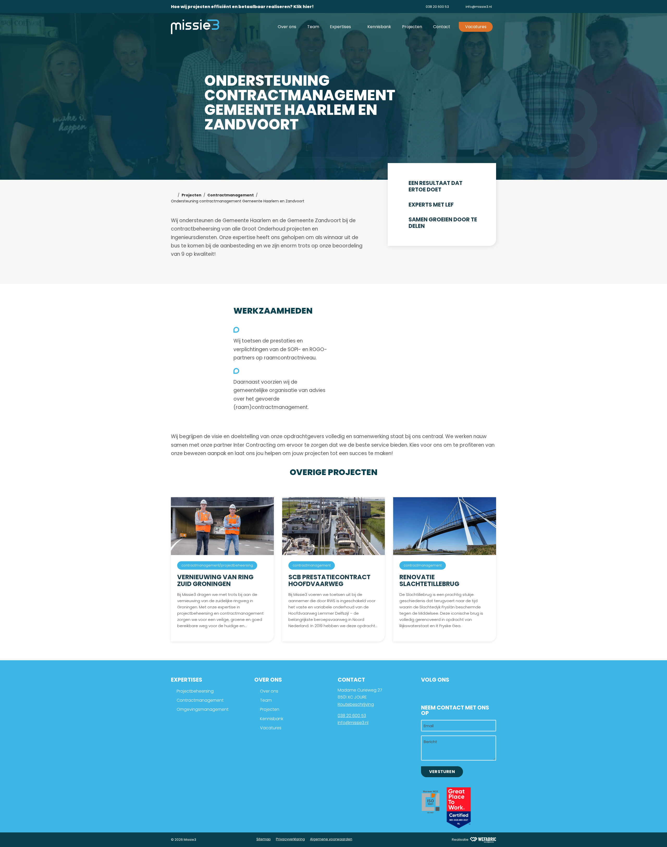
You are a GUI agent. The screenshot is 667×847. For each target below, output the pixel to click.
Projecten (269, 709)
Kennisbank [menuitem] (379, 27)
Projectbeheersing (195, 691)
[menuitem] (433, 6)
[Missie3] (195, 27)
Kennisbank (271, 719)
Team (266, 700)
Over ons (269, 691)
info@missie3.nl (353, 723)
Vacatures (270, 728)
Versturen (442, 772)
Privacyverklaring (290, 839)
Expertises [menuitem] (341, 27)
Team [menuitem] (313, 27)
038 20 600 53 (352, 716)
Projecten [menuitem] (412, 27)
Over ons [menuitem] (287, 27)
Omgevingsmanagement (202, 709)
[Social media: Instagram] (444, 693)
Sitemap (263, 839)
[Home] (173, 195)
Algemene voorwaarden (331, 839)
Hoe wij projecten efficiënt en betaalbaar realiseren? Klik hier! (242, 7)
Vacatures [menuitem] (475, 27)
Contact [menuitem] (441, 27)
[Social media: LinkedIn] (428, 693)
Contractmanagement (200, 700)
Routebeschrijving (356, 704)
